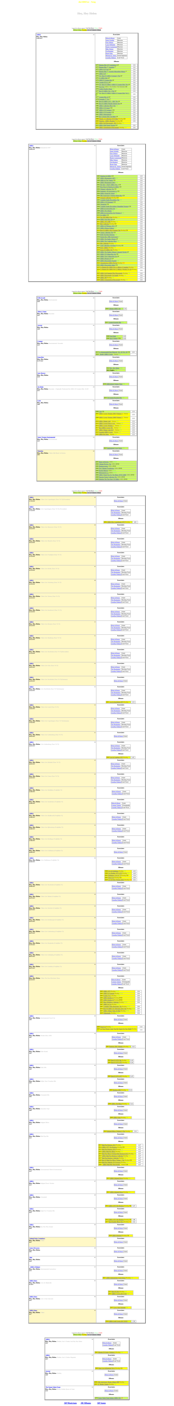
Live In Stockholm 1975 (116, 702)
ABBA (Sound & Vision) (107, 193)
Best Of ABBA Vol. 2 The (106, 91)
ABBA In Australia (108, 993)
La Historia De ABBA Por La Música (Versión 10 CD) (116, 269)
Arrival (40, 325)
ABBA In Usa (107, 1004)
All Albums (86, 1403)
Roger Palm (109, 53)
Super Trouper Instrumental (46, 437)
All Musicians (70, 1403)
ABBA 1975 (107, 991)
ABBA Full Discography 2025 (108, 123)
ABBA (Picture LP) (105, 258)
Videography (107, 1013)
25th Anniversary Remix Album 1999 (108, 1382)
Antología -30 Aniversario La (108, 191)
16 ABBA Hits (103, 78)
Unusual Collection (105, 198)
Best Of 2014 (115, 1291)
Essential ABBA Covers (106, 432)
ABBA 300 (103, 277)
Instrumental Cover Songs (114, 448)
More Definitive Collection (111, 1002)
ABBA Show (33, 1281)
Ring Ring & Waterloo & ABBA (109, 187)
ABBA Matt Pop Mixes (108, 1151)
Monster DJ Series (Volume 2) (106, 1352)
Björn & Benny (110, 38)
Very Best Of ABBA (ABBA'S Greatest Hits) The (113, 84)
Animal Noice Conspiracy (37, 1238)
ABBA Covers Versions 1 (106, 425)
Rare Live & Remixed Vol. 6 (107, 1368)
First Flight (113, 336)
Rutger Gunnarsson (111, 47)
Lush (39, 400)
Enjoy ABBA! (104, 248)
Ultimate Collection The (107, 189)
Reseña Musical (103, 470)
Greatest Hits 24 (103, 97)
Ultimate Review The (105, 464)
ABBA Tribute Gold (105, 421)
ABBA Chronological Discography (109, 127)
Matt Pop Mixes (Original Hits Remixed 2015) (115, 1153)
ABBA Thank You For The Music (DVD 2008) (112, 475)
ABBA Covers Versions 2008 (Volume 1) (111, 417)
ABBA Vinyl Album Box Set (108, 256)
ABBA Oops (117, 1117)
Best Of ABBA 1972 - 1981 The (108, 101)
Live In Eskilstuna (113, 871)
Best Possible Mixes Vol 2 (116, 1222)
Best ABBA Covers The (106, 428)
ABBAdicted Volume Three (114, 384)
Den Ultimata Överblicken (106, 468)
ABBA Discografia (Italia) (107, 265)
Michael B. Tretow (111, 55)
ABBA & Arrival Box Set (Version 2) (111, 213)
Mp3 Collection (104, 224)
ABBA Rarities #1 (108, 998)
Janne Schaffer (110, 40)
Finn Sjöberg (109, 42)
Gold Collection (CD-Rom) (108, 245)
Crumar (40, 341)
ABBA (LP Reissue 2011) (107, 226)
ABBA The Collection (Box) (108, 241)
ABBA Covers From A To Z (107, 423)
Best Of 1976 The (116, 1060)
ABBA (39, 34)
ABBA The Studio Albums (108, 239)
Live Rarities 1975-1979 (115, 873)
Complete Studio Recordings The (109, 200)
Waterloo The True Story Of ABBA (109, 479)
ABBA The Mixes (116, 1104)
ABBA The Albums (106, 211)
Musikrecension (103, 466)
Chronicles (103, 204)
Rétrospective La (104, 472)
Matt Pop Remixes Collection (110, 1158)
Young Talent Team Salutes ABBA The (109, 1398)
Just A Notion (113, 338)
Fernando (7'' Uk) (104, 99)
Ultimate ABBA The (115, 308)
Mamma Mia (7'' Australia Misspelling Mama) (112, 71)
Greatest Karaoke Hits (114, 322)
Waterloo (40, 451)
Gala (100, 411)
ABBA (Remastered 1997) (107, 178)
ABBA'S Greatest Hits (105, 80)
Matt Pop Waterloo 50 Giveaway (111, 1162)
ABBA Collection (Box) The (107, 106)
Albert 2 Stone (42, 311)
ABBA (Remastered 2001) (107, 182)
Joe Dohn (40, 387)
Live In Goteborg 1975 (116, 757)
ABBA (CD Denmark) (106, 202)
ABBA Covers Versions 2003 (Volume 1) (111, 413)
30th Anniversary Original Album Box (111, 195)
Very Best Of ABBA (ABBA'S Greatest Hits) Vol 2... (114, 93)
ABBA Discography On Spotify (109, 275)
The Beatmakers (115, 512)
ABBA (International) (105, 114)
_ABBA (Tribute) (34, 1267)
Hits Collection (104, 243)
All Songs (101, 1403)
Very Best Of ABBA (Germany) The (109, 76)
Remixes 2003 (117, 1090)
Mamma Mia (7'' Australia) (106, 67)
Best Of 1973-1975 (116, 1062)
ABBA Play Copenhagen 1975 (116, 522)
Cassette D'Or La (104, 82)
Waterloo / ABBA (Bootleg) (107, 121)
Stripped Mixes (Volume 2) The (116, 1131)
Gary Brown (41, 373)
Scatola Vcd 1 (107, 995)
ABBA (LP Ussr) (104, 69)
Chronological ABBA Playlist (108, 263)
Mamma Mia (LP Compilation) (108, 65)
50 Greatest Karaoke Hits (114, 398)
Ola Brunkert (109, 51)
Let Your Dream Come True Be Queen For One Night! (116, 1029)
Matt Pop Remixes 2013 (109, 1145)
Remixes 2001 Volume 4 (116, 1046)
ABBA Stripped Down (116, 1178)
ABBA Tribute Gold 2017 (106, 430)
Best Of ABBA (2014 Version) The (110, 230)
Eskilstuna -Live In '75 (114, 875)
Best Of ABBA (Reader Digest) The (109, 103)
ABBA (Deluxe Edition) (107, 228)
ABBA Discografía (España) (108, 261)
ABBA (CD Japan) (104, 108)
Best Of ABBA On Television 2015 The (114, 1008)
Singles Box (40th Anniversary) (109, 237)
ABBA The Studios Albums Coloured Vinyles (113, 252)
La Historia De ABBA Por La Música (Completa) (114, 267)
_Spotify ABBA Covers (106, 354)
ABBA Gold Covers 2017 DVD (118, 1321)
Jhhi (30, 1257)
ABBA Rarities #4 (108, 1000)
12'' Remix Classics (103, 1384)
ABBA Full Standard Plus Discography (111, 273)
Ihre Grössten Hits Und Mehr (107, 116)
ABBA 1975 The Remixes (109, 1147)
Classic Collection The (106, 232)
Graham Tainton (116, 805)
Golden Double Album (105, 89)
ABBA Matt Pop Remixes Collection (112, 1156)
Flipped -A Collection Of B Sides (108, 119)
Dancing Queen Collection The (108, 477)
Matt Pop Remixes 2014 (109, 1149)
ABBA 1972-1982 (105, 221)
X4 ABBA (103, 215)
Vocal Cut (103, 1027)
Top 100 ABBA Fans (106, 217)
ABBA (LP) (102, 74)
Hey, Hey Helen (114, 368)
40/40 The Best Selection (107, 234)
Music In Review (104, 462)
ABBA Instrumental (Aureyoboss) (116, 1278)
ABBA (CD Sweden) (105, 112)
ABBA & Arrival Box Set (107, 208)
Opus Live (111, 877)
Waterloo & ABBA (105, 176)
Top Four (101, 87)
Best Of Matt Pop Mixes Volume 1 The (113, 1160)
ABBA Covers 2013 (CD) (119, 1294)
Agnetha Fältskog (111, 57)
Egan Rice (41, 357)
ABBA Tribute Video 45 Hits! (112, 1011)
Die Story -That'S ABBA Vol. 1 (109, 185)
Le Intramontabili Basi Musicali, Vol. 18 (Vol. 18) (113, 352)
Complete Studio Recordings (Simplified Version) (114, 206)
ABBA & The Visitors (106, 180)
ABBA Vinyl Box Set (106, 219)
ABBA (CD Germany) (105, 110)
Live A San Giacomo (119, 1307)
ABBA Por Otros (104, 434)
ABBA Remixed (117, 1235)
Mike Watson (109, 49)
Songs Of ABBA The (106, 250)
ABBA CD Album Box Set (108, 254)
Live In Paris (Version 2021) (116, 880)
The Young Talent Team (53, 1387)
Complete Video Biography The (112, 1006)
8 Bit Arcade (41, 298)
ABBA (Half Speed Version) (107, 125)
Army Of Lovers (34, 1248)
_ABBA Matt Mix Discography (111, 1164)
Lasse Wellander (110, 44)
